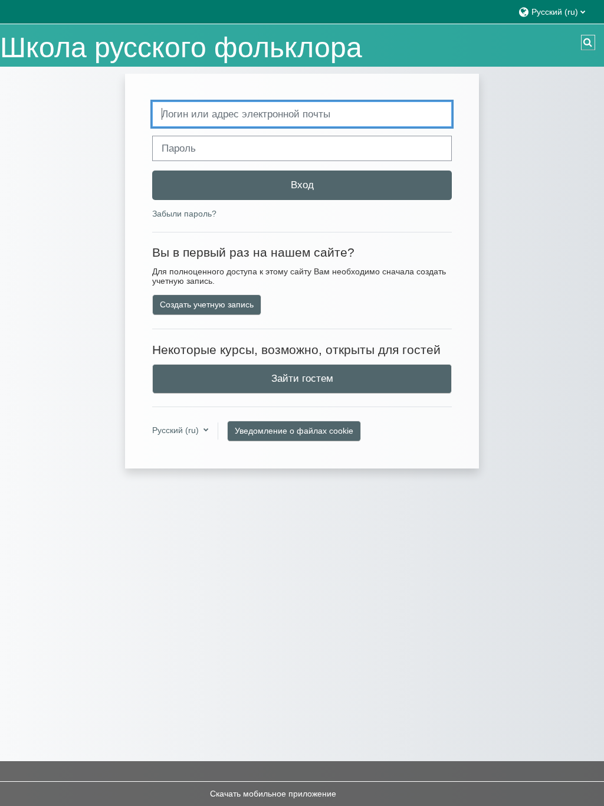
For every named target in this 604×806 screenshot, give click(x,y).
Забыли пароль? (184, 213)
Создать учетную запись (207, 304)
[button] (555, 11)
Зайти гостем (302, 378)
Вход (302, 185)
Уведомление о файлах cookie (294, 430)
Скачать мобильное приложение (273, 793)
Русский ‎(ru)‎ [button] (176, 430)
